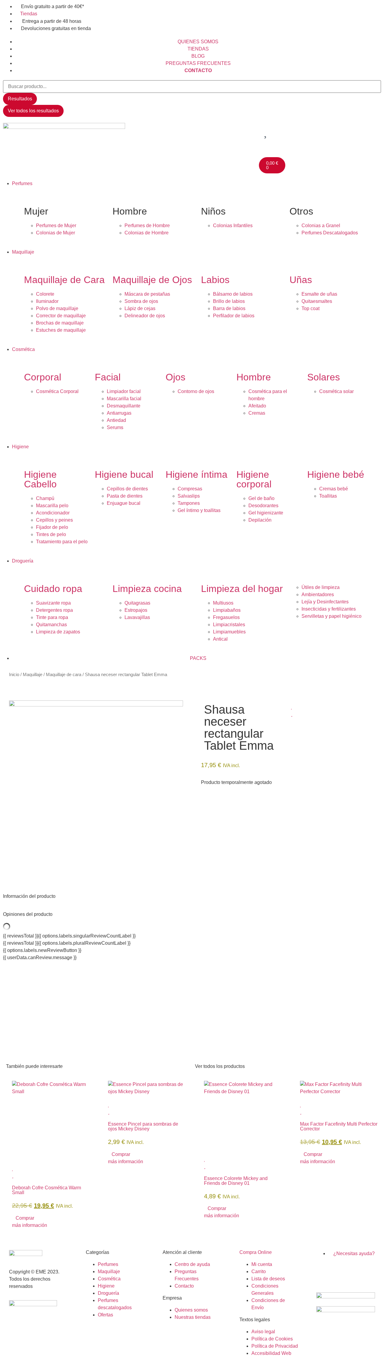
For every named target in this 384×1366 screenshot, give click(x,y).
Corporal (42, 377)
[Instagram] (339, 1270)
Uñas (301, 279)
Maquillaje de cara (63, 674)
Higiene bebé (335, 474)
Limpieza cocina (147, 588)
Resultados (20, 98)
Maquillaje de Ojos (152, 279)
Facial (108, 377)
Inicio (14, 674)
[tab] (192, 896)
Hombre (253, 377)
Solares (323, 377)
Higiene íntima (196, 474)
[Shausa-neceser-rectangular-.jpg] (96, 704)
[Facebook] (323, 1270)
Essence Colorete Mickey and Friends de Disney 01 (236, 1181)
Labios (215, 279)
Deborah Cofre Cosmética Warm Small (46, 1190)
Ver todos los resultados (33, 110)
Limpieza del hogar (242, 588)
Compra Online (255, 1252)
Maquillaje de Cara (64, 279)
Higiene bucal (124, 474)
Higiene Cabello (40, 479)
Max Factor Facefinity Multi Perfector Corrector (338, 1126)
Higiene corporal (254, 479)
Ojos (175, 377)
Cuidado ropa (53, 588)
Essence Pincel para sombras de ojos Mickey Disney (143, 1126)
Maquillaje (32, 674)
